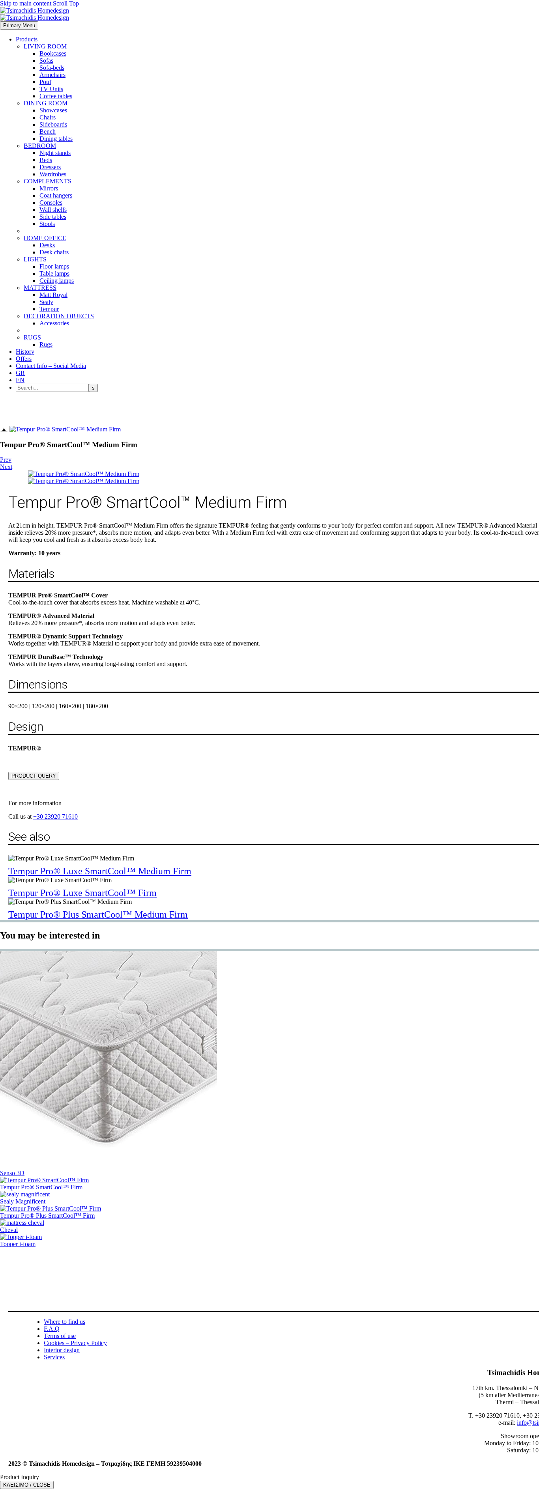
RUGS (32, 337)
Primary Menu (19, 25)
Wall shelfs (53, 209)
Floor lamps (54, 266)
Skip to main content (25, 3)
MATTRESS (40, 287)
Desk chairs (54, 252)
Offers (24, 358)
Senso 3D (12, 1173)
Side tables (52, 216)
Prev (5, 459)
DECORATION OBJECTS (59, 316)
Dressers (50, 167)
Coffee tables (55, 96)
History (25, 351)
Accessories (54, 323)
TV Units (51, 89)
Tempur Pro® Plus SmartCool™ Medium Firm (98, 914)
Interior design (62, 1350)
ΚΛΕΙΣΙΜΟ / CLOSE (27, 1485)
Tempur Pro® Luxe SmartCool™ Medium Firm (99, 871)
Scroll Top (66, 3)
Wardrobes (52, 174)
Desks (47, 245)
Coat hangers (55, 195)
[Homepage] (34, 14)
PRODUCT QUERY (33, 776)
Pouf (45, 81)
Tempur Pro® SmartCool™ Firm (41, 1187)
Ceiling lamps (56, 280)
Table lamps (54, 273)
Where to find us (64, 1321)
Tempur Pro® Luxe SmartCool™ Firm (82, 893)
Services (54, 1357)
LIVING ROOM (45, 46)
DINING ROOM (45, 103)
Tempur (49, 309)
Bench (47, 131)
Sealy (46, 302)
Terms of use (60, 1335)
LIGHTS (35, 259)
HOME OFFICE (45, 238)
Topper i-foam (18, 1244)
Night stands (55, 152)
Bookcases (52, 53)
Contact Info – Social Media (51, 365)
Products (26, 39)
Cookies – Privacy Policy (75, 1343)
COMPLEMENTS (47, 181)
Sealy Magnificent (22, 1201)
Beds (45, 160)
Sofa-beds (51, 67)
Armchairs (52, 74)
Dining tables (56, 138)
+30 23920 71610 (55, 816)
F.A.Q (52, 1328)
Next (6, 466)
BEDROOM (40, 145)
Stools (47, 223)
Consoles (50, 202)
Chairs (47, 117)
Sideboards (53, 124)
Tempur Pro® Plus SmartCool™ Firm (47, 1215)
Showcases (53, 110)
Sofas (46, 60)
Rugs (45, 344)
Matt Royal (53, 294)
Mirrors (48, 188)
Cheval (9, 1229)
